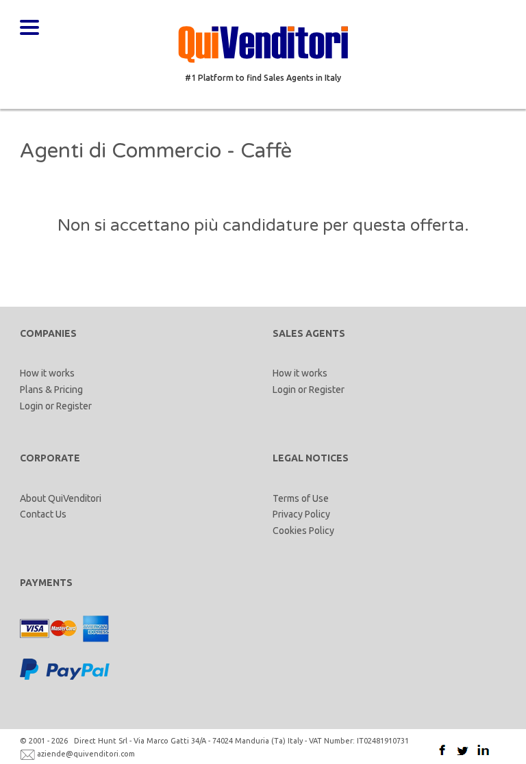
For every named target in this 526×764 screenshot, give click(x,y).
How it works (47, 373)
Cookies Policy (303, 530)
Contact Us (43, 514)
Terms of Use (301, 498)
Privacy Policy (301, 514)
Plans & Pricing (51, 389)
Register (74, 405)
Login (31, 405)
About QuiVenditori (60, 498)
